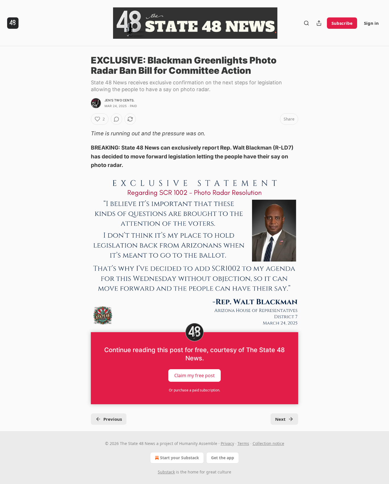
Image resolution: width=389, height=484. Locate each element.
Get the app (222, 457)
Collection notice (268, 443)
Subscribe (342, 23)
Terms (243, 443)
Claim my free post (194, 375)
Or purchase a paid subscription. (194, 390)
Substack (166, 472)
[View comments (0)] (116, 119)
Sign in (371, 23)
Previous (112, 419)
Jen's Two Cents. (119, 100)
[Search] (306, 23)
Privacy (227, 443)
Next (280, 419)
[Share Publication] (319, 23)
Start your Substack (179, 457)
